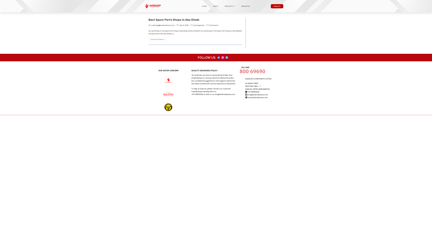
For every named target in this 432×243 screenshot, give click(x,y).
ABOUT (215, 6)
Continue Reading (158, 38)
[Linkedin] (226, 57)
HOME (204, 6)
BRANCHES (245, 6)
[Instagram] (222, 57)
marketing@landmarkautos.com (163, 25)
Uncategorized (198, 25)
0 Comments (213, 25)
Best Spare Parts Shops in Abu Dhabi (173, 19)
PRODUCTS (229, 6)
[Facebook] (218, 57)
